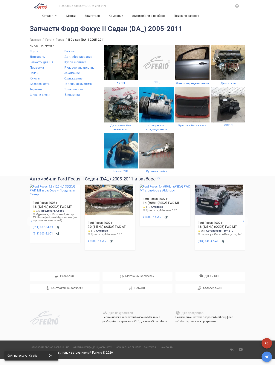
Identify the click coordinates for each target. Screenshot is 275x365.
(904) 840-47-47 (208, 241)
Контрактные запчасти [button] (67, 288)
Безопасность (40, 84)
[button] (267, 343)
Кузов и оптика (75, 62)
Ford (48, 40)
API (217, 317)
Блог (164, 321)
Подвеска (37, 67)
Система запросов (203, 317)
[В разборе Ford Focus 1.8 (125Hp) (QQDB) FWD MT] (219, 214)
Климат (35, 78)
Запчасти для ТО (41, 62)
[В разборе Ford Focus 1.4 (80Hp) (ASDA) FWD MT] (165, 190)
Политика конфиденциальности (92, 347)
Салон (34, 73)
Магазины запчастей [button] (139, 276)
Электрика (72, 94)
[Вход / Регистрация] (237, 6)
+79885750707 (97, 241)
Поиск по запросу (186, 16)
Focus (60, 40)
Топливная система (78, 84)
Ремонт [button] (139, 288)
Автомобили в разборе (148, 16)
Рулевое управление (79, 67)
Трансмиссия (73, 89)
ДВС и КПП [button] (212, 276)
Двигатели (92, 16)
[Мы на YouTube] (240, 349)
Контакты (150, 347)
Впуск (34, 51)
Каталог (47, 16)
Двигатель (37, 57)
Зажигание (72, 73)
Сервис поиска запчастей (119, 317)
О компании (165, 347)
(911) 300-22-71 (43, 233)
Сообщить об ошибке (127, 347)
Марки (71, 16)
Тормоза (36, 89)
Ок (50, 355)
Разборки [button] (67, 276)
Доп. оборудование (78, 57)
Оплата (156, 321)
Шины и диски (40, 94)
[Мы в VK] (231, 349)
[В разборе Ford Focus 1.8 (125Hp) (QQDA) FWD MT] (55, 194)
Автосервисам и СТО (126, 321)
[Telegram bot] (267, 357)
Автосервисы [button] (212, 288)
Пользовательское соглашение (49, 347)
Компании (116, 16)
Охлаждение (73, 78)
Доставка (146, 321)
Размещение (183, 317)
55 (158, 178)
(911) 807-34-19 (43, 227)
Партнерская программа (200, 321)
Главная (35, 40)
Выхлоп (69, 51)
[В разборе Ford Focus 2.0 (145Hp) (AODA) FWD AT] (109, 214)
